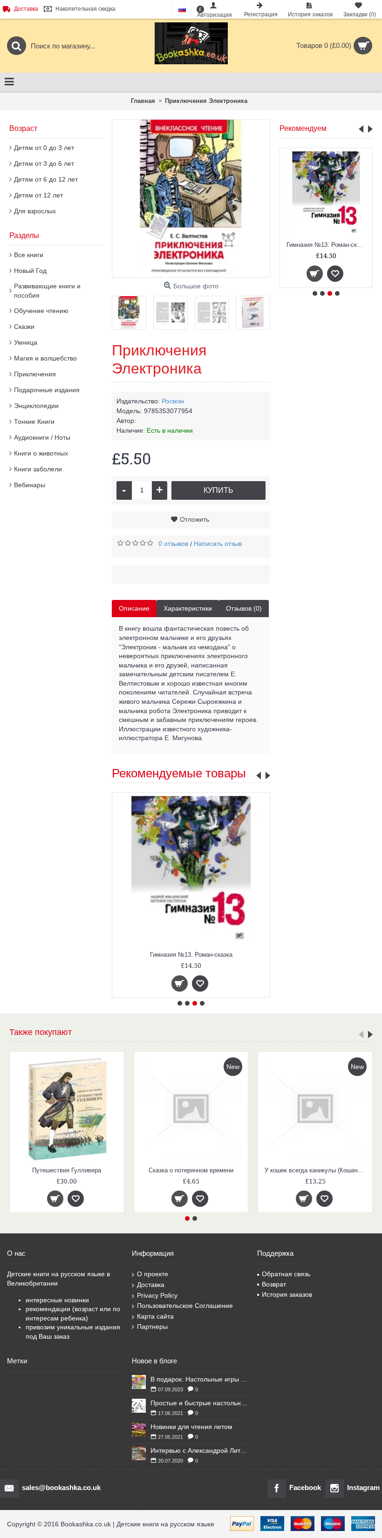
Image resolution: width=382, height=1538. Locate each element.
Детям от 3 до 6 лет (44, 163)
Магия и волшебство (45, 358)
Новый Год (30, 270)
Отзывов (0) (244, 608)
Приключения (35, 374)
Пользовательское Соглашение (185, 1305)
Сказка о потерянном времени (191, 1170)
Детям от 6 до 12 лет (46, 179)
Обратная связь (286, 1274)
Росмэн (173, 401)
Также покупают (40, 1032)
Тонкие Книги (34, 421)
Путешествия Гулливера (66, 1170)
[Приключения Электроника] (191, 198)
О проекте (152, 1274)
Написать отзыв (218, 543)
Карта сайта (155, 1316)
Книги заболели (38, 469)
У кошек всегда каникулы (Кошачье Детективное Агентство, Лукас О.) (317, 1170)
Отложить (194, 519)
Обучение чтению (41, 310)
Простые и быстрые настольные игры (200, 1403)
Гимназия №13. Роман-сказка (191, 954)
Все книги (28, 255)
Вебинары (29, 485)
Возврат (274, 1284)
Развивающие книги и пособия (47, 290)
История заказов (287, 1294)
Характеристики (188, 608)
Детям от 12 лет (38, 195)
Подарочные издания (47, 390)
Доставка (150, 1284)
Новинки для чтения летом (191, 1426)
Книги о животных (41, 453)
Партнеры (152, 1326)
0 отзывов (173, 543)
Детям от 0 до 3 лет (44, 147)
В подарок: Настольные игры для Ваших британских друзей (200, 1379)
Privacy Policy (157, 1295)
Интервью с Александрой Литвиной (200, 1450)
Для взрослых (35, 211)
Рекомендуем (303, 128)
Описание (134, 608)
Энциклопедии (36, 405)
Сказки (24, 326)
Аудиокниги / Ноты (42, 437)
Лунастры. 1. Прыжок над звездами (327, 244)
